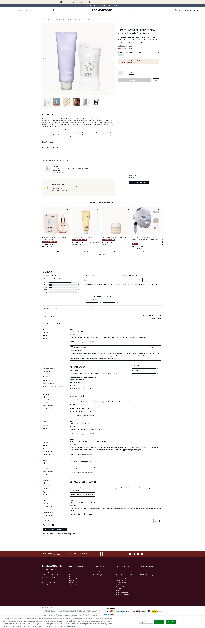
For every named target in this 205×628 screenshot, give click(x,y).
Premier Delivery (73, 582)
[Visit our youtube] (142, 554)
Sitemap (118, 588)
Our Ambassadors (121, 582)
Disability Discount (121, 580)
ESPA (55, 19)
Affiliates (118, 584)
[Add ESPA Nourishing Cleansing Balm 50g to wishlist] (128, 209)
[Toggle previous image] (43, 58)
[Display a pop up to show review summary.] (56, 244)
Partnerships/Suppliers (122, 586)
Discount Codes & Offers (123, 578)
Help (70, 569)
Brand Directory (120, 573)
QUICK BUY (56, 251)
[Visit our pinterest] (149, 554)
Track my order (73, 584)
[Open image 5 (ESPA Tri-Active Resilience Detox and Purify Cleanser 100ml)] (86, 102)
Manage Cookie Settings (146, 622)
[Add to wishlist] (156, 80)
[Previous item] (43, 231)
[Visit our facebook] (130, 554)
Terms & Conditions (98, 569)
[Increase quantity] (131, 73)
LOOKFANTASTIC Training (146, 575)
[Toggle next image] (113, 58)
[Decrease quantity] (120, 73)
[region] (102, 622)
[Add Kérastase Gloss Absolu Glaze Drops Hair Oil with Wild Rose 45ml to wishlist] (68, 209)
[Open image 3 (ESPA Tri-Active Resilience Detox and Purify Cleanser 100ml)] (66, 102)
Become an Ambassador (123, 594)
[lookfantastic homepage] (102, 10)
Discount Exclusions (74, 573)
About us (118, 569)
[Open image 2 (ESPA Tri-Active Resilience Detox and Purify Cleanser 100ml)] (56, 102)
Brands (50, 19)
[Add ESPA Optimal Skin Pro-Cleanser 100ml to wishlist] (98, 209)
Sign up (96, 554)
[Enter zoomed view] (111, 91)
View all (157, 52)
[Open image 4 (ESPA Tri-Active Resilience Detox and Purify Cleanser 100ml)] (76, 102)
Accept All (170, 622)
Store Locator (143, 569)
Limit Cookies (159, 622)
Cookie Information (98, 573)
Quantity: (121, 69)
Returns (71, 575)
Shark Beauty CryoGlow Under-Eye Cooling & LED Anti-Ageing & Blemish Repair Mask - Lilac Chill (145, 239)
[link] (188, 10)
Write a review (135, 42)
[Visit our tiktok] (145, 554)
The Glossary (119, 571)
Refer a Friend (120, 590)
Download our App (74, 571)
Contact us (72, 580)
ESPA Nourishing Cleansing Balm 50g (114, 237)
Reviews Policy (96, 578)
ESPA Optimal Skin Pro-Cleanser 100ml (84, 237)
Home (44, 19)
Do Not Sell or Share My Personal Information (51, 583)
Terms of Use (75, 626)
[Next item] (161, 231)
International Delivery (75, 578)
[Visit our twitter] (134, 554)
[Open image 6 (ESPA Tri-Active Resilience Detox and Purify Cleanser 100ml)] (96, 102)
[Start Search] (53, 10)
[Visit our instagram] (138, 554)
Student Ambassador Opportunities (125, 596)
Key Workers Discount (122, 592)
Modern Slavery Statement (100, 575)
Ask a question (145, 42)
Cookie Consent (46, 581)
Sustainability (96, 577)
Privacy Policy (96, 571)
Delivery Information (74, 577)
